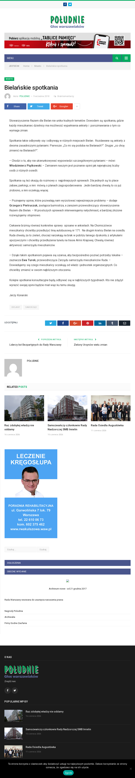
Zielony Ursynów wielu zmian (90, 344)
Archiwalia (10, 617)
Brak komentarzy (65, 96)
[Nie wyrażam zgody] (130, 768)
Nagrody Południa (14, 611)
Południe (25, 96)
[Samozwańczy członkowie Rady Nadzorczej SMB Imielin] (67, 408)
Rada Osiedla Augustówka (107, 425)
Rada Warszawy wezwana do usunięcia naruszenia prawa (34, 599)
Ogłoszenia (14, 563)
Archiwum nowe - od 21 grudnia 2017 (67, 588)
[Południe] (67, 21)
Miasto (9, 79)
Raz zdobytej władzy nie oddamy (44, 711)
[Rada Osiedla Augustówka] (111, 408)
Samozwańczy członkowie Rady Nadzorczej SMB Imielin (58, 729)
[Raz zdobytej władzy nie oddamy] (24, 408)
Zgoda (68, 772)
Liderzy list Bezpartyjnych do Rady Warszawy (35, 344)
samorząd (31, 307)
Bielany (16, 307)
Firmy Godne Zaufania (16, 623)
